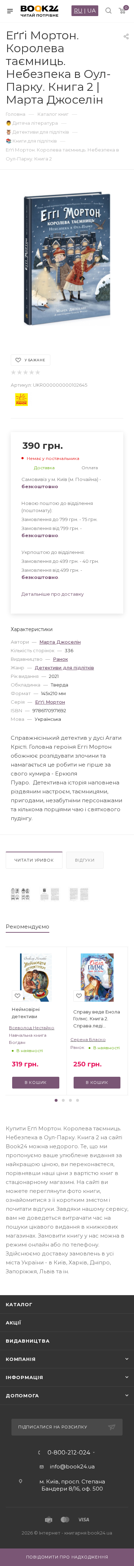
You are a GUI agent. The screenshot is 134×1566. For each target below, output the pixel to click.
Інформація (24, 1377)
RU (78, 10)
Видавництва (28, 1341)
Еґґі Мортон (50, 702)
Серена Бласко (88, 1039)
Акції (13, 1322)
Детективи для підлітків (64, 667)
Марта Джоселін (60, 642)
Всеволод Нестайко (31, 1027)
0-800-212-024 (69, 1453)
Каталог (19, 1304)
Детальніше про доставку (52, 594)
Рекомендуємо (27, 926)
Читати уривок (34, 860)
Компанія (20, 1359)
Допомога (22, 1395)
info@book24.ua (72, 1466)
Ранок (60, 659)
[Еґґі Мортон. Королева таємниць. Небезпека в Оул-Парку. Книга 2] (20, 894)
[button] (56, 1100)
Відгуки (85, 860)
